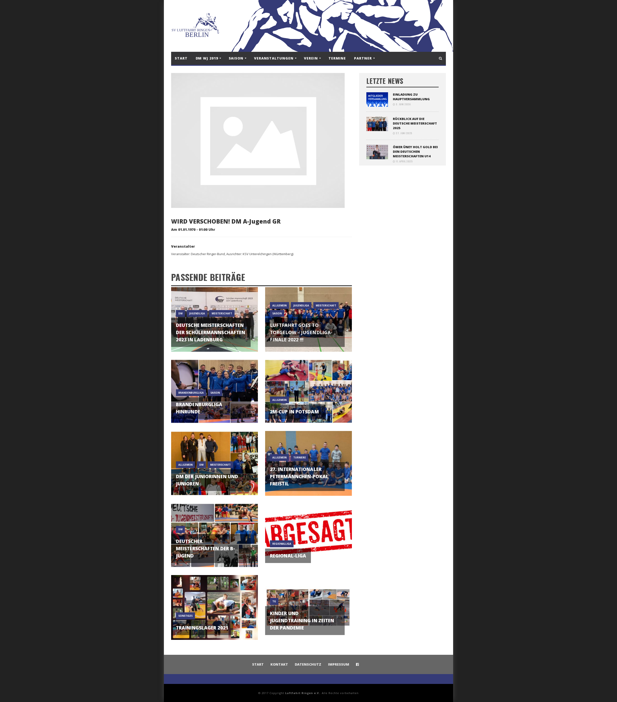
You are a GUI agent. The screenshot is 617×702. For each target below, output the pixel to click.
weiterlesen (214, 342)
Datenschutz (308, 664)
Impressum (338, 664)
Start (181, 58)
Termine (337, 58)
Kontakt (279, 664)
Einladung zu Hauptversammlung (411, 96)
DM (180, 313)
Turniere (299, 457)
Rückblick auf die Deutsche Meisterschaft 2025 (415, 123)
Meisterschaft (222, 313)
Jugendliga (197, 313)
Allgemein (279, 305)
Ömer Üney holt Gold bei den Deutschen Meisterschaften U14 (415, 151)
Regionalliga (281, 543)
